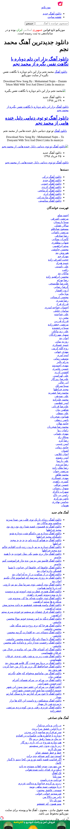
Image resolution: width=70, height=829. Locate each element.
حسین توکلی (61, 484)
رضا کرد (64, 440)
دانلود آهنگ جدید (52, 13)
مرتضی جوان (61, 471)
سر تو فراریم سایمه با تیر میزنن (42, 732)
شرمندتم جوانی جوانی (48, 793)
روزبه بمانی (62, 341)
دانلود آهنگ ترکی (51, 176)
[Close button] (68, 818)
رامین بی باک (61, 495)
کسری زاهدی (61, 481)
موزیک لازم (54, 749)
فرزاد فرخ (63, 303)
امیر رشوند (62, 457)
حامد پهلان (62, 423)
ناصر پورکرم (61, 498)
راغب (65, 269)
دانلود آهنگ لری (52, 193)
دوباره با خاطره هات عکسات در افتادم (38, 735)
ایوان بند (64, 338)
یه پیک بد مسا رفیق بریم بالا (45, 738)
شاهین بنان (62, 409)
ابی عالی (63, 382)
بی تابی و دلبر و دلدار (49, 725)
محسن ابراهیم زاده (57, 276)
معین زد (64, 317)
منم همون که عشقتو (49, 803)
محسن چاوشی (60, 249)
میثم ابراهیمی (60, 245)
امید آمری (63, 355)
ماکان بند (63, 273)
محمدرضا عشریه (58, 392)
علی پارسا (63, 460)
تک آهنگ (56, 773)
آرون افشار (62, 290)
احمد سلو (63, 215)
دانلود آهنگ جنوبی (51, 183)
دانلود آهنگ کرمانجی (49, 190)
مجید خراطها (61, 389)
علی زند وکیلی (60, 331)
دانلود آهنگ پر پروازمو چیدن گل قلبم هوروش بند (33, 662)
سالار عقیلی (61, 225)
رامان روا (63, 430)
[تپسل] (2, 818)
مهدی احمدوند (60, 365)
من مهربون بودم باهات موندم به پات (40, 766)
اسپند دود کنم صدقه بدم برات (44, 756)
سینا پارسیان (61, 222)
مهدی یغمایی (61, 433)
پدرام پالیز (63, 361)
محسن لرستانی (59, 297)
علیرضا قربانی (60, 406)
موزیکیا (57, 776)
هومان (65, 505)
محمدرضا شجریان (58, 426)
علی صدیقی (61, 396)
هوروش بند (62, 252)
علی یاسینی (62, 266)
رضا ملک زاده (60, 467)
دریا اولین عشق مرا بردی (46, 728)
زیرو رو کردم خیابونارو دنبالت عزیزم (39, 783)
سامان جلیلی (61, 310)
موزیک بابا (55, 800)
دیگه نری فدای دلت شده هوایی (43, 769)
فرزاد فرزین (61, 321)
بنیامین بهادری (60, 501)
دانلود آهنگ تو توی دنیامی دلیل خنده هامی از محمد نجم (37, 162)
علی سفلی (62, 413)
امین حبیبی (62, 443)
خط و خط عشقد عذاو (48, 752)
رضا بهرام (63, 280)
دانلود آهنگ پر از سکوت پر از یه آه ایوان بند (36, 574)
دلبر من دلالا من (52, 796)
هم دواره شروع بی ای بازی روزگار (41, 742)
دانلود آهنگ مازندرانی (49, 197)
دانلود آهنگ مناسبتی (49, 200)
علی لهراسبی (61, 375)
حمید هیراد (62, 263)
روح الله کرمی (60, 348)
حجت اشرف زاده (58, 259)
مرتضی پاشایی (60, 232)
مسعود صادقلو (60, 228)
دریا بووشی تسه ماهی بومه (45, 786)
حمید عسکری (60, 344)
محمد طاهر (62, 474)
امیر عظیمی (61, 402)
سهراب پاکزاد (61, 491)
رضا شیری (62, 300)
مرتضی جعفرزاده (58, 324)
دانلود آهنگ (61, 71)
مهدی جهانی (61, 351)
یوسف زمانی (61, 358)
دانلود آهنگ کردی (51, 187)
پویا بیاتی (64, 293)
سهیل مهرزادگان (59, 334)
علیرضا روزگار (60, 379)
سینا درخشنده (60, 327)
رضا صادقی (62, 235)
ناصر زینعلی (61, 420)
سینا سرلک (62, 385)
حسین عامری (60, 368)
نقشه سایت (54, 16)
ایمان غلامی (62, 454)
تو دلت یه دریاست (50, 779)
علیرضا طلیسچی (58, 283)
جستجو (29, 23)
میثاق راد (63, 437)
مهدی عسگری (60, 478)
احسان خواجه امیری (57, 307)
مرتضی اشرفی (60, 218)
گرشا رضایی (61, 286)
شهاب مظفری (60, 242)
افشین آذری (61, 372)
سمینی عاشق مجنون (49, 790)
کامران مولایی (60, 239)
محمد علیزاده (61, 399)
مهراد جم (63, 256)
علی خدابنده (61, 314)
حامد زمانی (62, 447)
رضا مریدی (62, 464)
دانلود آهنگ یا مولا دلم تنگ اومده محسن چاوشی (33, 639)
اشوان (65, 450)
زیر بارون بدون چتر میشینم (45, 745)
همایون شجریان (59, 416)
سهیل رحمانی (60, 488)
